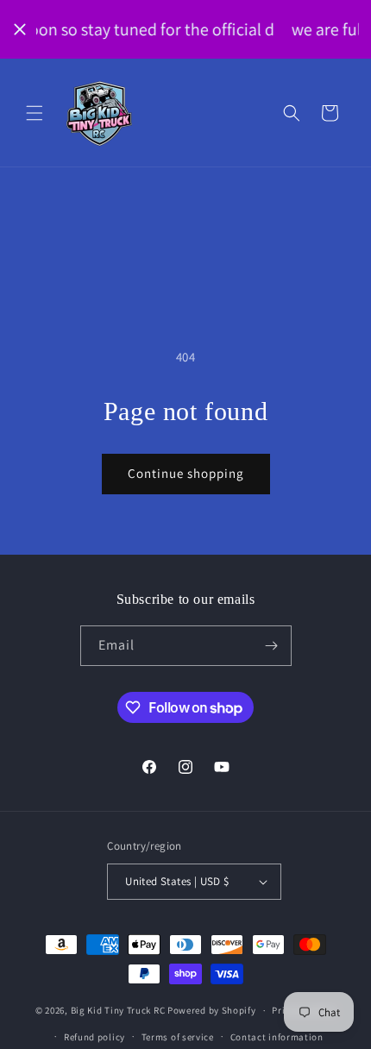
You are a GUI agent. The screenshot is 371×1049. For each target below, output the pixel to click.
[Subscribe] (272, 645)
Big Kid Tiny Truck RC (118, 1010)
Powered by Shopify (211, 1010)
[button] (34, 113)
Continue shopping (186, 473)
